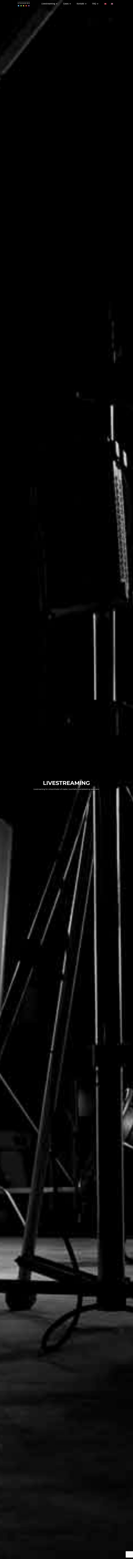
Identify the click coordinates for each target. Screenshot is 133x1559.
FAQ (94, 3)
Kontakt (80, 3)
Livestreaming (48, 3)
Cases (66, 3)
